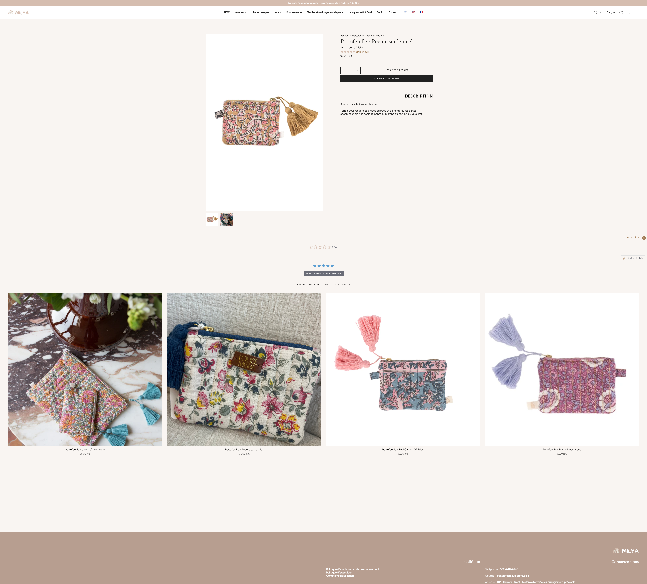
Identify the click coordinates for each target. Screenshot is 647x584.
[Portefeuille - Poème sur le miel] (244, 369)
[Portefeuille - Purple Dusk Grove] (562, 369)
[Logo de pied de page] (626, 550)
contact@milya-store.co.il (513, 575)
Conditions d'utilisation (340, 575)
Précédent (205, 122)
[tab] (633, 258)
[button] (240, 13)
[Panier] (636, 12)
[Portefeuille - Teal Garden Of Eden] (403, 369)
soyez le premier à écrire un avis (323, 273)
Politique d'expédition (339, 572)
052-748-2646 (509, 569)
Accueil (344, 35)
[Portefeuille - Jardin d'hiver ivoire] (85, 369)
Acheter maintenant (386, 79)
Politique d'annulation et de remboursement (352, 569)
